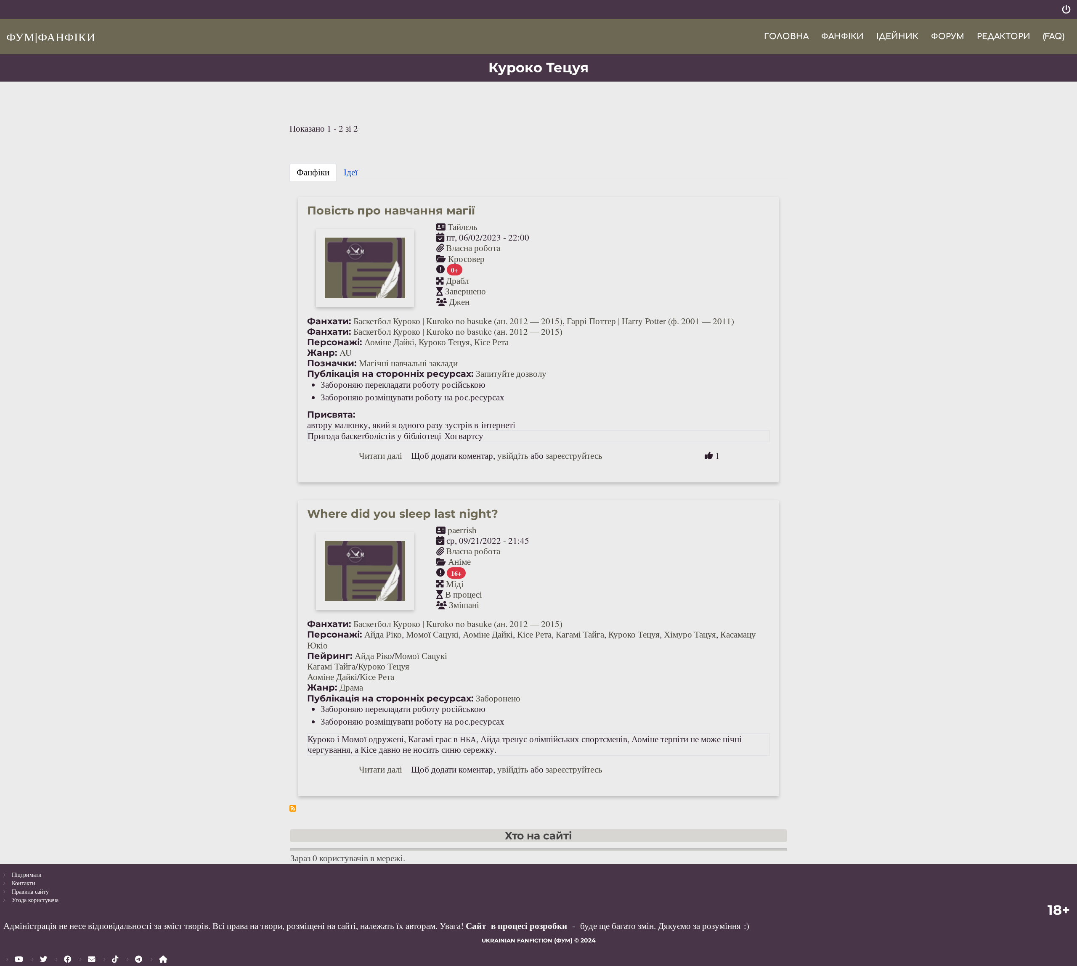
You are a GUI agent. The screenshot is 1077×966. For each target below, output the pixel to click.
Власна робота (473, 248)
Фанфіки (842, 36)
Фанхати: (329, 321)
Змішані (464, 605)
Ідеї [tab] (351, 172)
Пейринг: (330, 656)
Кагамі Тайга (580, 634)
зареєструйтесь (574, 455)
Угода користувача (35, 900)
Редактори (1003, 36)
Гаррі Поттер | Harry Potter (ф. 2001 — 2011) (650, 321)
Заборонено (498, 698)
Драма (351, 687)
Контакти (23, 883)
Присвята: (331, 414)
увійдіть (512, 455)
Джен (459, 301)
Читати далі (380, 455)
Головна (786, 36)
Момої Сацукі (432, 634)
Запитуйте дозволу (511, 373)
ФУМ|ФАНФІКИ (50, 37)
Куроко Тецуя (444, 342)
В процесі (463, 594)
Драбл (457, 280)
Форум (947, 36)
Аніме (459, 561)
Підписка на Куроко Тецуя (292, 808)
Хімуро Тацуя (690, 634)
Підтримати (27, 875)
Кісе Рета (491, 342)
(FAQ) (1053, 36)
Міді (455, 584)
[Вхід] (1066, 9)
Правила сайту (30, 891)
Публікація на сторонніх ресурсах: (390, 373)
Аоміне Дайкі (389, 342)
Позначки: (332, 363)
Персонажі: (334, 342)
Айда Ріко (383, 634)
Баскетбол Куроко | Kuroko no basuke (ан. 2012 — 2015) (457, 321)
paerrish (462, 530)
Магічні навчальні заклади (408, 363)
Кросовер (466, 259)
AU (346, 352)
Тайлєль (462, 227)
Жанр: (322, 352)
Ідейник (897, 36)
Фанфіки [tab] (313, 172)
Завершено (465, 291)
